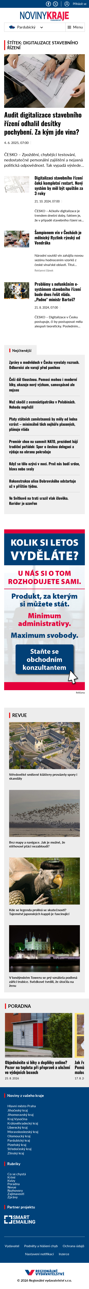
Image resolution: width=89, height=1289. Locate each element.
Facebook (48, 3)
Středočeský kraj (19, 1149)
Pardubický (26, 27)
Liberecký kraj (17, 1127)
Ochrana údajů (73, 1246)
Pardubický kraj (18, 1140)
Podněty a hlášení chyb (41, 1246)
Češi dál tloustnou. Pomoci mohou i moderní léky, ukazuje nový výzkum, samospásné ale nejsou (43, 384)
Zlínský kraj (15, 1153)
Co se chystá (16, 1174)
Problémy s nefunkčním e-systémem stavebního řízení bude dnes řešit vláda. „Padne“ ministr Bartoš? (58, 291)
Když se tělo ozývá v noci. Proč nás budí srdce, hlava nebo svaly (44, 466)
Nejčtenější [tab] (21, 350)
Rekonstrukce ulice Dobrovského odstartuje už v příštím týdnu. (42, 483)
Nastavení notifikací (39, 1254)
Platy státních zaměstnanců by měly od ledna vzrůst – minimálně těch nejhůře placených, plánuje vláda (43, 424)
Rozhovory (15, 1190)
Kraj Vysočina (17, 1119)
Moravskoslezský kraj (22, 1132)
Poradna (13, 1184)
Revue (11, 1187)
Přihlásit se (79, 4)
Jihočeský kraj (17, 1110)
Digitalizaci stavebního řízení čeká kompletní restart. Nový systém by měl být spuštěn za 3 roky (59, 185)
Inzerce (64, 1254)
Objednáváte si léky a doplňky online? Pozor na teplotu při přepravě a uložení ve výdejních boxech (37, 1067)
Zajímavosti (15, 1194)
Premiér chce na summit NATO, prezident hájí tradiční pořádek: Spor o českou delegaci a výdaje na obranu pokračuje (43, 446)
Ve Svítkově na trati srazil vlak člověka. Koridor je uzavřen (38, 500)
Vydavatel (12, 1246)
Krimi (11, 1177)
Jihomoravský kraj (20, 1114)
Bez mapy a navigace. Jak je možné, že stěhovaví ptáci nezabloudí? (37, 844)
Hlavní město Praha (21, 1106)
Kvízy (11, 1180)
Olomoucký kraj (18, 1136)
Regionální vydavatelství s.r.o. (50, 1280)
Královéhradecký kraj (22, 1123)
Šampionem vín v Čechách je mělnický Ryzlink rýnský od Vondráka (58, 237)
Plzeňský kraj (16, 1145)
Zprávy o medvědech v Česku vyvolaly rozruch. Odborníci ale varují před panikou (44, 365)
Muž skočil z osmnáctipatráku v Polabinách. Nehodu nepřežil (42, 404)
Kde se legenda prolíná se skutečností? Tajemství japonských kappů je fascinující (39, 912)
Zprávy (12, 1197)
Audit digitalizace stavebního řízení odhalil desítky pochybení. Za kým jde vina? (43, 123)
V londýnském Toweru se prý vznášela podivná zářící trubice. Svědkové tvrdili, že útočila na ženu (43, 981)
